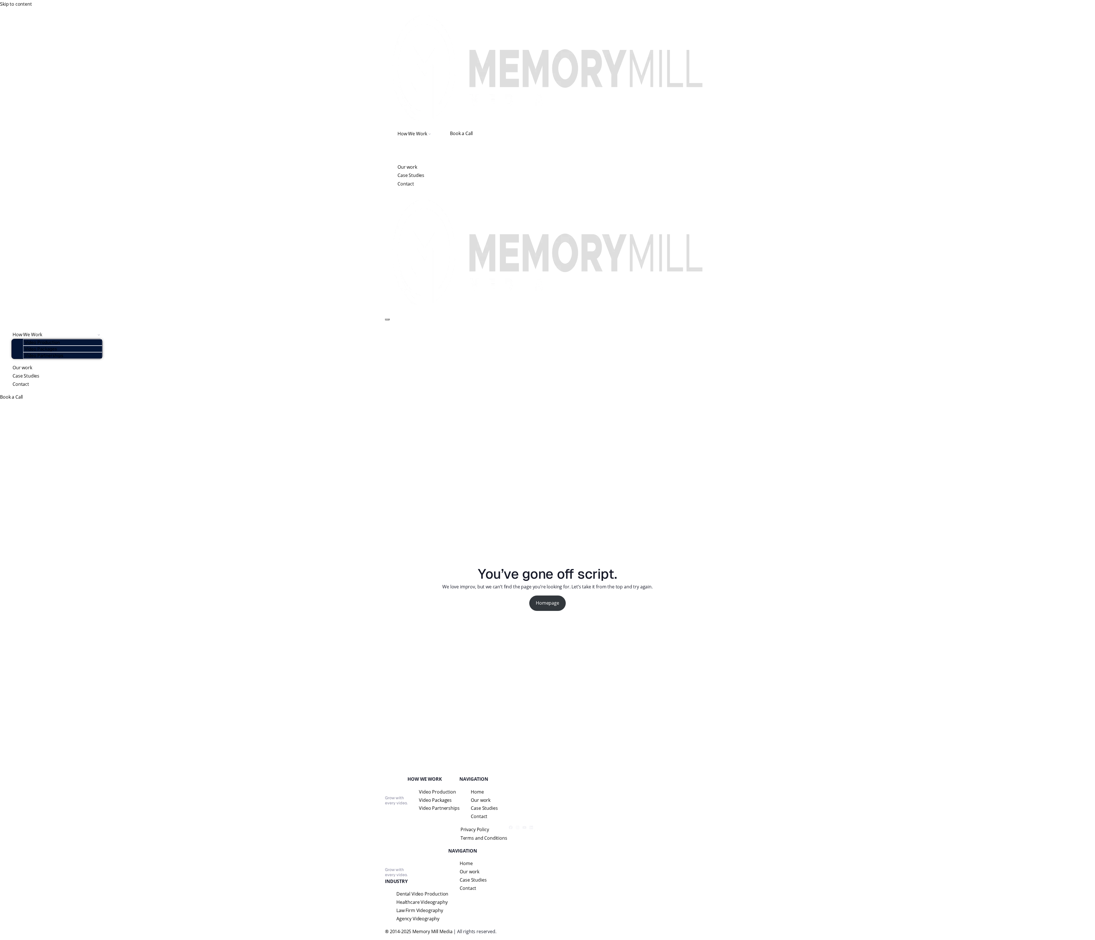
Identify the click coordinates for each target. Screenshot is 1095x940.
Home (477, 792)
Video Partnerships (44, 355)
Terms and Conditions (484, 838)
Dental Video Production (422, 894)
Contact (406, 184)
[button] (430, 133)
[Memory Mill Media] (547, 68)
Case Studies (411, 175)
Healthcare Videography (421, 902)
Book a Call (461, 133)
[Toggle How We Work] (99, 334)
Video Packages (41, 349)
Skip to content (16, 4)
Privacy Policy (475, 829)
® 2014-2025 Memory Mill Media (418, 931)
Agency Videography (417, 918)
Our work (407, 167)
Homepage (547, 603)
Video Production (42, 342)
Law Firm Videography (419, 910)
